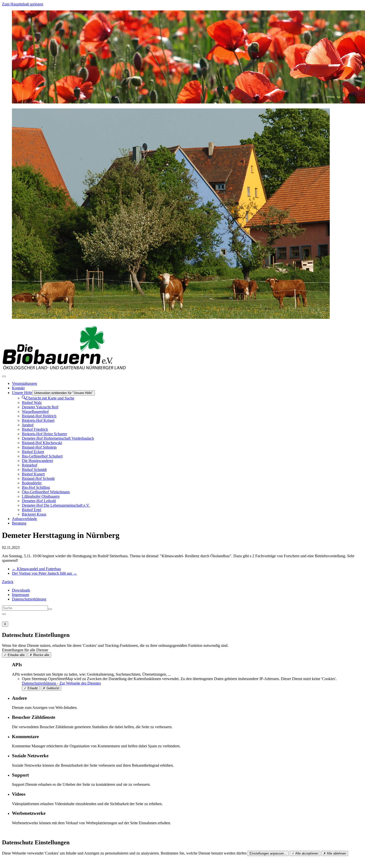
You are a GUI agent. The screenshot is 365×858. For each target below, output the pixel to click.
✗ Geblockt (51, 688)
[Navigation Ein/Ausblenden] (4, 376)
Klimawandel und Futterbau (36, 569)
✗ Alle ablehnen (334, 853)
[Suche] (50, 609)
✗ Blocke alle (39, 655)
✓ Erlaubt (31, 688)
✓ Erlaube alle (14, 655)
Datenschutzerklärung (39, 683)
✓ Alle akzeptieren (305, 853)
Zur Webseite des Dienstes (80, 683)
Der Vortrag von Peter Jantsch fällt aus (44, 573)
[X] (4, 614)
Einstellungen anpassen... (268, 853)
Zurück (7, 582)
